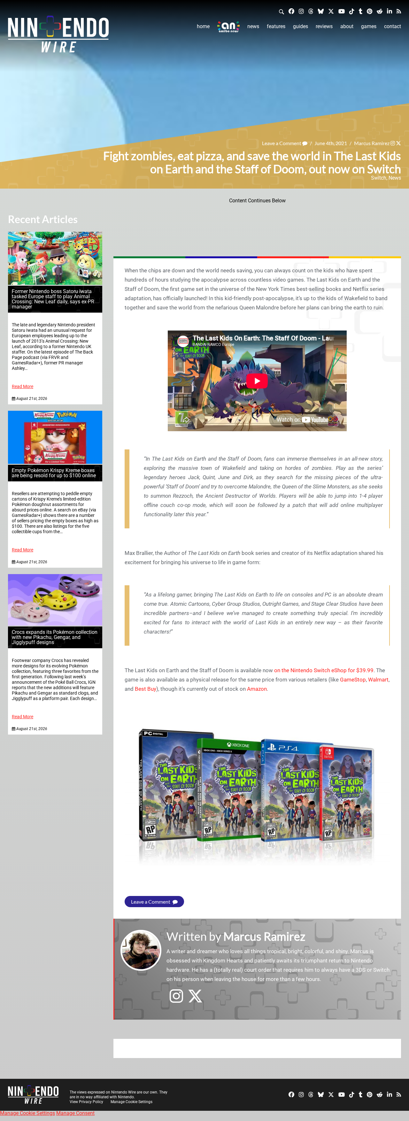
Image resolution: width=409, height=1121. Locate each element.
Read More (22, 386)
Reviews (324, 26)
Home (203, 26)
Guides (300, 26)
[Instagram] (301, 11)
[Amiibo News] (228, 26)
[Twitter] (331, 11)
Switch (378, 178)
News (253, 26)
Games (368, 26)
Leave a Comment (282, 143)
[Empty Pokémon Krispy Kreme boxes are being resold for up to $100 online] (55, 462)
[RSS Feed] (399, 11)
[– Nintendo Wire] (58, 36)
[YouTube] (341, 11)
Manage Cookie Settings (131, 1102)
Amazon (257, 689)
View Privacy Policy (86, 1102)
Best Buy (145, 689)
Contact (392, 26)
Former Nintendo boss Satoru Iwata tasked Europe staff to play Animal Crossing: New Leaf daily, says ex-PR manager (53, 299)
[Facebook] (291, 11)
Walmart (378, 679)
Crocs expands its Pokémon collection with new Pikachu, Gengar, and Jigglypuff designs (54, 637)
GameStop (353, 679)
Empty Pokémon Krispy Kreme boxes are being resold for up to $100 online (54, 473)
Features (276, 26)
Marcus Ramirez (372, 143)
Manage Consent (75, 1113)
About (346, 26)
